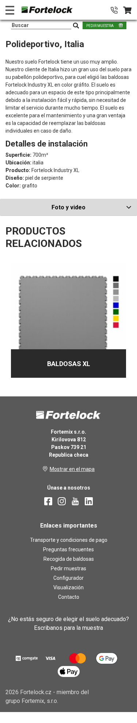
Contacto (68, 597)
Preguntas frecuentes (68, 549)
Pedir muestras (68, 568)
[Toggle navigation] (9, 10)
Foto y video (68, 207)
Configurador (68, 578)
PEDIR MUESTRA (100, 26)
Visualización (68, 587)
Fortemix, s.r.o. (40, 700)
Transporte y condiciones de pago (68, 540)
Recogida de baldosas (68, 559)
